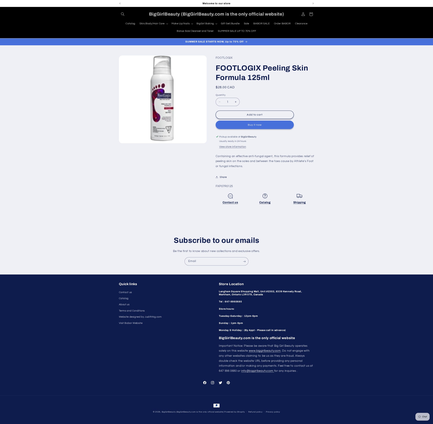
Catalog (265, 202)
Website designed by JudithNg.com (140, 317)
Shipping (299, 202)
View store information (232, 146)
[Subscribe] (244, 261)
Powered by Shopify (234, 412)
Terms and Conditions (132, 310)
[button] (123, 14)
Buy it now (255, 124)
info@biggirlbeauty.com (257, 370)
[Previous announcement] (120, 3)
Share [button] (223, 177)
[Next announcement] (313, 3)
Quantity (220, 95)
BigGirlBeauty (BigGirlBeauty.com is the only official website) (193, 412)
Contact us (230, 202)
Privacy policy (273, 412)
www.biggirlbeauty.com (265, 350)
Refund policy (255, 412)
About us (124, 304)
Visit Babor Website (131, 323)
